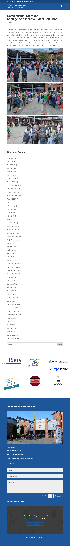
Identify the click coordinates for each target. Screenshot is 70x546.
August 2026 (11, 158)
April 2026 (10, 172)
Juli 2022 (10, 321)
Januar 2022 (11, 335)
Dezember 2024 (12, 226)
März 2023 (10, 294)
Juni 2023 (10, 284)
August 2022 (11, 318)
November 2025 (12, 189)
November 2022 (12, 308)
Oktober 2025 (11, 192)
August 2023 (11, 277)
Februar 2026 (11, 178)
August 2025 (11, 199)
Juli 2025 (10, 202)
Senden (58, 496)
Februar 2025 (11, 219)
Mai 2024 (10, 246)
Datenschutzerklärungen (30, 518)
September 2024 (12, 236)
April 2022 (10, 332)
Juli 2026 (10, 161)
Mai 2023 (10, 287)
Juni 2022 (10, 325)
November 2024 (12, 229)
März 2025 (10, 216)
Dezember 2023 (12, 263)
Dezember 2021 (12, 338)
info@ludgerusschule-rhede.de (22, 459)
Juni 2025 (10, 206)
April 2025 (10, 212)
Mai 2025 (10, 209)
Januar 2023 (11, 301)
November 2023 (12, 267)
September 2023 (12, 274)
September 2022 (12, 315)
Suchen (60, 344)
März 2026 (10, 175)
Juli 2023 (10, 281)
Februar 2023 (11, 298)
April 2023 (10, 291)
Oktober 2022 (11, 311)
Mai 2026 (10, 168)
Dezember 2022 (12, 304)
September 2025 (12, 195)
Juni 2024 (10, 243)
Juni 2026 (10, 165)
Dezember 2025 (12, 185)
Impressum (29, 538)
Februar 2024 (11, 257)
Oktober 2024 (11, 233)
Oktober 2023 (11, 270)
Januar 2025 (11, 223)
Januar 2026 (11, 182)
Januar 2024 (11, 260)
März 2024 (10, 253)
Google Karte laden (35, 524)
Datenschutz (40, 538)
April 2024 (10, 250)
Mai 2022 (10, 328)
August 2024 (11, 240)
